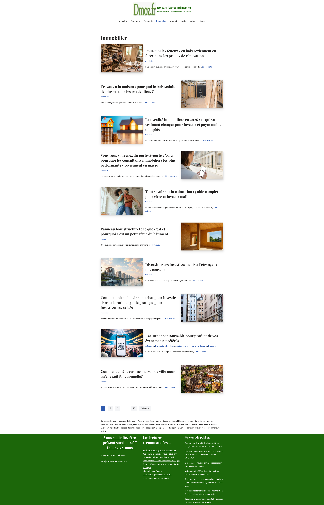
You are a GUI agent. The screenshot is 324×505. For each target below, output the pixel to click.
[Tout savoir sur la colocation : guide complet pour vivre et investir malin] (122, 201)
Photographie (194, 346)
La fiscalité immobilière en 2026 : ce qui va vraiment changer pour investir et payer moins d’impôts (183, 124)
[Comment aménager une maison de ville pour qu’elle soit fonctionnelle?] (202, 379)
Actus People (155, 421)
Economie (148, 21)
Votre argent (143, 421)
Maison (193, 21)
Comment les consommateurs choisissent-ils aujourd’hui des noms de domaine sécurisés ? (203, 454)
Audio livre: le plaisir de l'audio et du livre (160, 454)
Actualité (123, 21)
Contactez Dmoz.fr (109, 421)
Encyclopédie (160, 346)
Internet (173, 21)
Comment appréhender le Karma (157, 474)
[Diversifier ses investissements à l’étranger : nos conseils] (122, 272)
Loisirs (183, 21)
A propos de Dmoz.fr (127, 421)
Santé (202, 21)
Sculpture (203, 346)
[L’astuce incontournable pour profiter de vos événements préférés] (122, 343)
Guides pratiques (170, 421)
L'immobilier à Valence (152, 471)
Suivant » (145, 408)
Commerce (135, 21)
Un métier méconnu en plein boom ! (158, 457)
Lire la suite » (207, 66)
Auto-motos (149, 346)
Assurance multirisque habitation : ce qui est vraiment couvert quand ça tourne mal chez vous (204, 482)
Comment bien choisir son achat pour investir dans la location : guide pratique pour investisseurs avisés (138, 302)
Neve (103, 461)
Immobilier (161, 21)
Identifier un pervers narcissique (156, 478)
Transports (212, 346)
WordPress (122, 461)
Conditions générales (204, 421)
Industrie (178, 346)
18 (134, 408)
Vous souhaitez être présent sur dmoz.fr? (120, 442)
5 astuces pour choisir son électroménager (161, 460)
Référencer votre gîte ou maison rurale (159, 450)
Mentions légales (185, 421)
